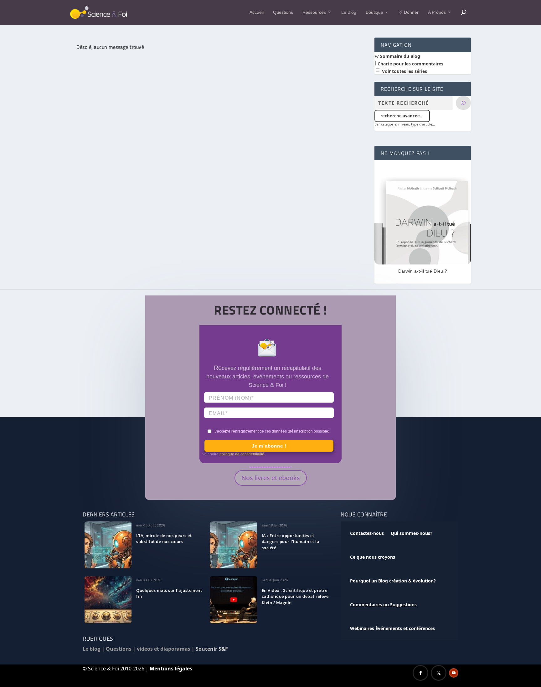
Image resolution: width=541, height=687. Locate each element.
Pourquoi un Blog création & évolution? (393, 581)
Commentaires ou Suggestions (383, 605)
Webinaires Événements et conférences (392, 628)
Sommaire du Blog (399, 56)
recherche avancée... (402, 116)
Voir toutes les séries (404, 71)
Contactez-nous (367, 533)
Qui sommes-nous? (411, 533)
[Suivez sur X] (438, 673)
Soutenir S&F (212, 648)
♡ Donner (409, 12)
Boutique (374, 12)
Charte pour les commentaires (409, 64)
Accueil (257, 12)
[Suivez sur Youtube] (453, 673)
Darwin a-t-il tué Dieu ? (422, 271)
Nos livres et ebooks (270, 478)
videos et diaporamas (163, 648)
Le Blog (348, 12)
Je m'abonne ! (269, 446)
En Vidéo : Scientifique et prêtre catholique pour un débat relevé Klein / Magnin (295, 596)
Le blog (91, 648)
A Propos (437, 12)
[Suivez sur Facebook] (420, 673)
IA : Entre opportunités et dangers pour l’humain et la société (291, 542)
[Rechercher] (463, 103)
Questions (283, 12)
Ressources (314, 12)
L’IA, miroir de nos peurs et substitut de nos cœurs (164, 539)
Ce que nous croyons (372, 557)
